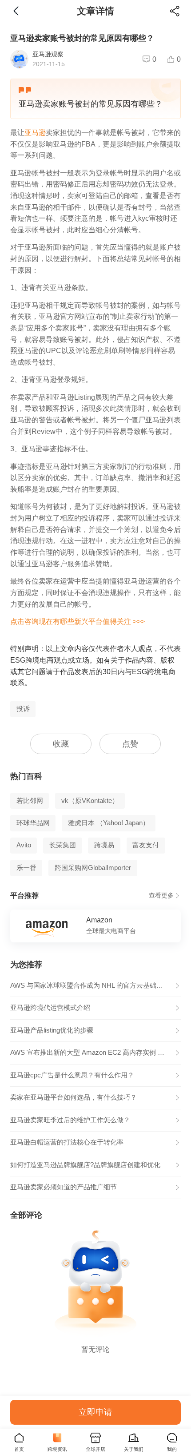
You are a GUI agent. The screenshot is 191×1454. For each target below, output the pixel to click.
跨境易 (104, 845)
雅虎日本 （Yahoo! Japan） (108, 822)
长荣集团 (62, 845)
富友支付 (145, 845)
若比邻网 (29, 800)
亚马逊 (35, 132)
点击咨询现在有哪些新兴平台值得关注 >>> (77, 621)
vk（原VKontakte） (90, 800)
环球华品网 (33, 822)
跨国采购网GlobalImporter (93, 867)
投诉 (23, 708)
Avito (23, 845)
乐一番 (26, 867)
